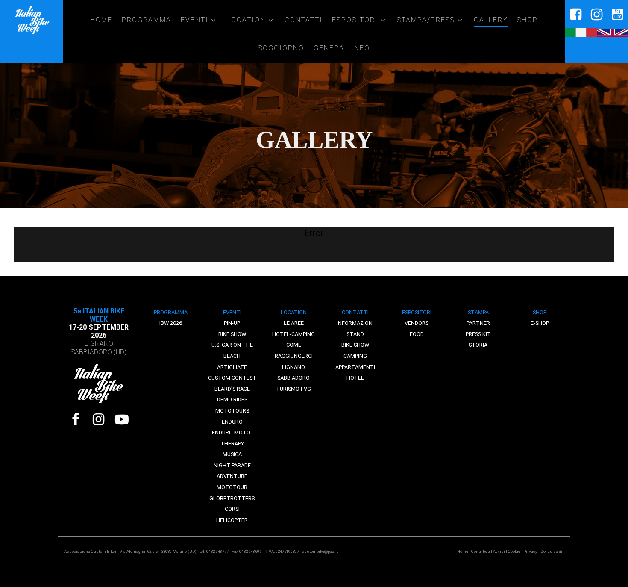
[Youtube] (121, 419)
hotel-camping (293, 334)
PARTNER (478, 323)
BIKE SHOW (232, 334)
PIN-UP (232, 323)
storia (478, 345)
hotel (355, 378)
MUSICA (232, 454)
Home (462, 551)
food (417, 334)
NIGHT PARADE (232, 465)
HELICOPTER (232, 520)
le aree (294, 323)
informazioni (355, 323)
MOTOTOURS (232, 410)
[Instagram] (98, 419)
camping (355, 356)
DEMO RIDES (232, 399)
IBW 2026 (170, 323)
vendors (416, 323)
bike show (355, 345)
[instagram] (596, 14)
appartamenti (355, 367)
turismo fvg (293, 389)
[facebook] (575, 14)
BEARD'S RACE (232, 389)
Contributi (480, 551)
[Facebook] (75, 419)
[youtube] (617, 14)
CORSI (232, 509)
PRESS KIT (478, 334)
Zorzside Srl (552, 551)
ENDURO (232, 422)
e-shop (540, 323)
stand (355, 334)
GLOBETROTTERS (232, 498)
